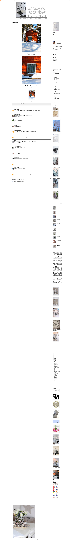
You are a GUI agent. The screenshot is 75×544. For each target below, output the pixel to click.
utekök (55, 281)
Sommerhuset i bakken (17, 146)
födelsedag (56, 258)
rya (60, 274)
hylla (59, 260)
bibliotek (61, 252)
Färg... (54, 368)
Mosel (58, 268)
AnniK (15, 125)
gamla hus (59, 258)
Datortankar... (55, 378)
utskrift (54, 282)
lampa (60, 264)
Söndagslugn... (56, 375)
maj (54, 357)
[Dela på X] (22, 103)
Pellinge (54, 272)
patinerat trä (58, 271)
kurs (56, 263)
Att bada (54, 74)
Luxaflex (56, 267)
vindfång (55, 283)
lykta (58, 267)
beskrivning (54, 252)
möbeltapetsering (57, 269)
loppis (54, 266)
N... (54, 381)
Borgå (60, 254)
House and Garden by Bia (17, 130)
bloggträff (61, 253)
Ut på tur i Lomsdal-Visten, (56, 96)
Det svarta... (55, 363)
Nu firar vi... (58, 206)
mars (54, 359)
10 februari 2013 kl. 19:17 (17, 138)
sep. (54, 353)
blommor (55, 254)
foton (53, 258)
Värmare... (55, 374)
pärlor (61, 273)
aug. (54, 354)
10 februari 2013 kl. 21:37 (17, 160)
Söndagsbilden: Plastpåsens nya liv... (59, 236)
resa (58, 274)
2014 (54, 348)
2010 (54, 386)
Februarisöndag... (56, 364)
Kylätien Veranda (60, 263)
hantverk (57, 259)
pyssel (54, 273)
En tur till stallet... (56, 362)
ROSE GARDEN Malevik (57, 89)
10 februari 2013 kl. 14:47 (17, 116)
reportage (55, 274)
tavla (53, 278)
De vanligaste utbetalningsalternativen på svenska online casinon (57, 83)
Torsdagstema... (56, 366)
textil (61, 278)
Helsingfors (54, 260)
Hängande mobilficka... (56, 367)
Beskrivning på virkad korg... (57, 371)
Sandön (54, 275)
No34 (15, 140)
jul (59, 261)
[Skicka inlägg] (19, 103)
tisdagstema (59, 279)
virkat (61, 283)
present (57, 272)
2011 (54, 385)
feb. (54, 360)
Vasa (61, 282)
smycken (59, 275)
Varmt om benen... (59, 240)
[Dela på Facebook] (23, 103)
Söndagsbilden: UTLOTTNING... (59, 219)
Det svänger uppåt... (56, 373)
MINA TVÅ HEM (16, 109)
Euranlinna (54, 257)
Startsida (32, 178)
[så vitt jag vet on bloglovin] (55, 67)
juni (54, 356)
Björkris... (55, 369)
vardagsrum (57, 282)
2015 (54, 347)
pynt (60, 272)
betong (58, 252)
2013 (54, 349)
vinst (58, 283)
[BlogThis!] (21, 103)
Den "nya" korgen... (56, 377)
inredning (55, 261)
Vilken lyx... (55, 370)
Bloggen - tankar (55, 79)
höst (61, 260)
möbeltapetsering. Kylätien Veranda (57, 270)
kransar (59, 262)
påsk (58, 273)
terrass (58, 278)
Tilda (54, 279)
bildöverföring (56, 253)
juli (54, 355)
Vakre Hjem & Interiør (56, 98)
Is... (54, 365)
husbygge (57, 260)
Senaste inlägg (14, 178)
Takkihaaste (55, 104)
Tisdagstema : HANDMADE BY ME (59, 245)
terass (55, 278)
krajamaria (15, 173)
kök (54, 264)
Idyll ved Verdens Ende (56, 99)
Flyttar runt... (55, 361)
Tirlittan (54, 81)
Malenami (55, 87)
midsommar (55, 268)
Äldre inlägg (49, 178)
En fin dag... (55, 372)
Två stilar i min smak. (56, 73)
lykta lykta (61, 267)
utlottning (58, 281)
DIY (58, 256)
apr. (54, 358)
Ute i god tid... (55, 376)
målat (61, 268)
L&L (57, 264)
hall (54, 259)
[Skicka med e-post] (20, 103)
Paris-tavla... (55, 379)
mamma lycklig (16, 167)
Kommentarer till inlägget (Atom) (20, 179)
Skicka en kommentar (16, 176)
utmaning (61, 281)
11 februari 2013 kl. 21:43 (17, 175)
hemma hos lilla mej (16, 114)
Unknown (15, 136)
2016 (54, 346)
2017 (54, 345)
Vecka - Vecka (16, 157)
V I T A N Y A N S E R (56, 78)
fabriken (57, 257)
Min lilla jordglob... (56, 380)
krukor (53, 263)
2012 (54, 384)
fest (60, 257)
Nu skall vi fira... (59, 223)
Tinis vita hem (16, 152)
